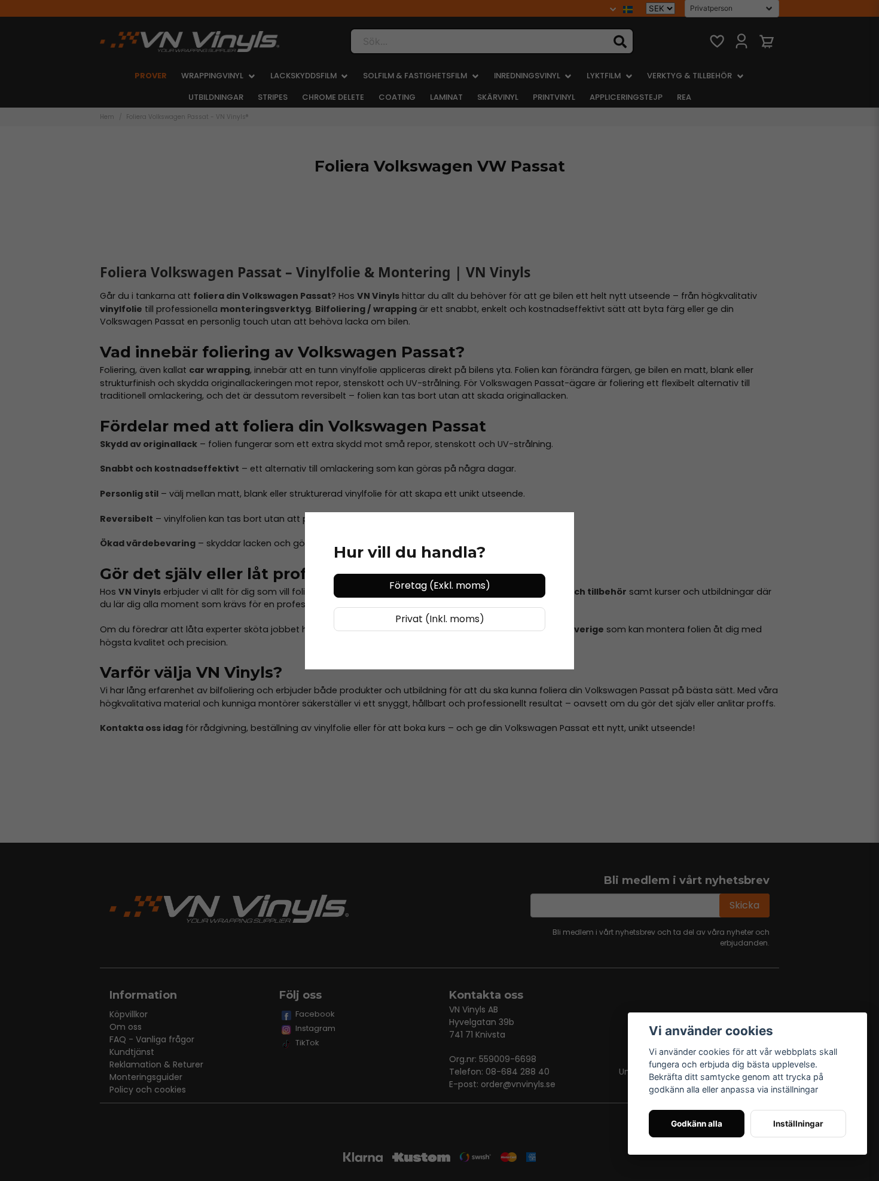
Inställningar (798, 1123)
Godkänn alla (696, 1123)
